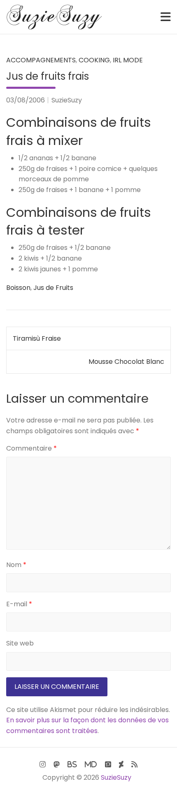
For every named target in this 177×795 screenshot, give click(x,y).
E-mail (19, 604)
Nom (16, 565)
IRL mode (128, 60)
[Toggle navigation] (166, 17)
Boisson (18, 287)
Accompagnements (41, 60)
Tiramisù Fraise (37, 338)
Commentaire (31, 448)
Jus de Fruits (53, 287)
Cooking (94, 60)
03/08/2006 (25, 100)
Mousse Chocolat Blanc (126, 361)
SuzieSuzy (66, 100)
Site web (20, 643)
